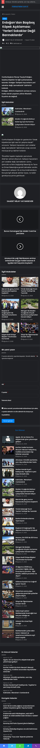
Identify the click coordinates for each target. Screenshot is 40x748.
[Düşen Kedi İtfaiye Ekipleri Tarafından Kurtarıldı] (10, 328)
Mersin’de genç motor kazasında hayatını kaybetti (10, 291)
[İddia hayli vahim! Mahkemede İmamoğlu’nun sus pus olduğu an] (8, 614)
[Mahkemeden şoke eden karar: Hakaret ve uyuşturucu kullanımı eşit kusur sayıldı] (8, 634)
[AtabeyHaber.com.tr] (20, 6)
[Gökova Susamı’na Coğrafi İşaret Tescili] (8, 585)
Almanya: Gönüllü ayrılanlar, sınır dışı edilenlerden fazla (27, 461)
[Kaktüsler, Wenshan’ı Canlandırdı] (7, 111)
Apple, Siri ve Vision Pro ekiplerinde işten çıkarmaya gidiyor (26, 439)
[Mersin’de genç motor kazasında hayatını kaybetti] (10, 282)
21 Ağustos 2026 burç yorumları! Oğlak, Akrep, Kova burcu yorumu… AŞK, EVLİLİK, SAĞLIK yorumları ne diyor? (26, 571)
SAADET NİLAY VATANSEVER (14, 40)
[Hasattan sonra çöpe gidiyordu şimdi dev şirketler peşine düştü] (8, 594)
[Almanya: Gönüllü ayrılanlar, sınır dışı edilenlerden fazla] (8, 463)
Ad (3, 384)
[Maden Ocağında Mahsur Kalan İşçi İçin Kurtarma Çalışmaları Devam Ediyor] (7, 122)
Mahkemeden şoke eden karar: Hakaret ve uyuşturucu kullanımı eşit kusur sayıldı (25, 634)
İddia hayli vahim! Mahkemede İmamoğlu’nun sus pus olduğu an (26, 613)
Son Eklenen (20, 430)
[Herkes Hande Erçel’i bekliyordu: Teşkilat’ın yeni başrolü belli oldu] (8, 472)
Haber (13, 14)
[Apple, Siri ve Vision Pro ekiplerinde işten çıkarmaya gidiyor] (8, 440)
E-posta (5, 392)
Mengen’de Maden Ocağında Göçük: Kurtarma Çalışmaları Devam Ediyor (29, 314)
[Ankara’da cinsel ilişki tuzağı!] (8, 624)
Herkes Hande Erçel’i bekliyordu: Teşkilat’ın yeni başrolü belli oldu (26, 471)
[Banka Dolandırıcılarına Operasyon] (8, 521)
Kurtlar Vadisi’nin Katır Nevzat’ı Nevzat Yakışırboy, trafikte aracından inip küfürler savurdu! (26, 450)
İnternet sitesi (6, 400)
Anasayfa (7, 14)
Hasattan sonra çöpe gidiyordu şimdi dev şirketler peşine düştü (27, 593)
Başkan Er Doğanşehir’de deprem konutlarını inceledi (9, 314)
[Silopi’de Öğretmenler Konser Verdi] (29, 328)
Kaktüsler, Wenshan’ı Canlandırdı (24, 481)
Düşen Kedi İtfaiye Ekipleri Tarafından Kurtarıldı (9, 337)
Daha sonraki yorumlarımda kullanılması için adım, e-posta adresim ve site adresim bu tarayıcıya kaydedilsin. (20, 411)
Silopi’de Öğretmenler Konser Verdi (29, 336)
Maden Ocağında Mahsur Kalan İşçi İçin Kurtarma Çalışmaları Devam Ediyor (25, 122)
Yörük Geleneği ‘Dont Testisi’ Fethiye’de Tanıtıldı (29, 291)
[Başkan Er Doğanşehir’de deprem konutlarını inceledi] (10, 304)
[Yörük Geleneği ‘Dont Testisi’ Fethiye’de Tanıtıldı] (29, 282)
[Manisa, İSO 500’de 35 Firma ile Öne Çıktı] (8, 541)
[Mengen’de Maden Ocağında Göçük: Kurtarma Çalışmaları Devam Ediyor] (29, 304)
